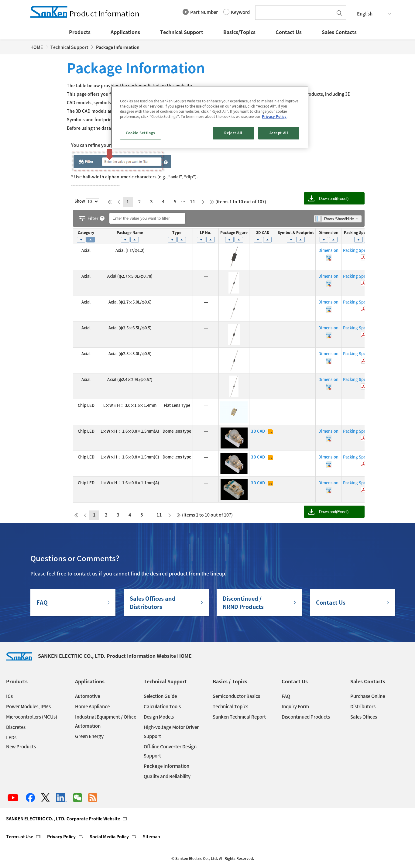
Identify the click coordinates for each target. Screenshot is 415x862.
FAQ (42, 602)
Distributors (363, 706)
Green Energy (89, 736)
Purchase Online (367, 696)
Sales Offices (363, 716)
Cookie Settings (140, 133)
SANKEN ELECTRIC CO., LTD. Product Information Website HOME (115, 655)
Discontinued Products (306, 716)
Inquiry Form (295, 706)
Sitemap (151, 836)
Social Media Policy (109, 836)
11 (192, 201)
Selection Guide (160, 696)
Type (176, 232)
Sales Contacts (339, 32)
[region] (209, 117)
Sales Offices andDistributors (153, 602)
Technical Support (181, 32)
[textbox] (296, 12)
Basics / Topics (230, 681)
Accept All (278, 133)
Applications (125, 32)
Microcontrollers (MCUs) (31, 716)
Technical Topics (230, 706)
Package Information (166, 766)
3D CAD (262, 232)
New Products (21, 746)
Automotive (87, 696)
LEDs (11, 737)
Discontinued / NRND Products (243, 602)
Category (86, 232)
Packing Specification (363, 232)
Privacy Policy (61, 836)
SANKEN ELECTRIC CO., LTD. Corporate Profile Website (63, 819)
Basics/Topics (239, 32)
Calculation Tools (162, 706)
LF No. (205, 232)
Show (80, 201)
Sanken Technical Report (239, 716)
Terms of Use (19, 836)
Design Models (159, 716)
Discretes (16, 727)
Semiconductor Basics (236, 696)
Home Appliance (92, 706)
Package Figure (234, 232)
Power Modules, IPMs (28, 706)
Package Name (130, 232)
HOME (36, 47)
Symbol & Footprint (296, 232)
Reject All (233, 133)
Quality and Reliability (167, 776)
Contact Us (289, 32)
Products (80, 32)
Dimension (328, 232)
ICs (9, 696)
